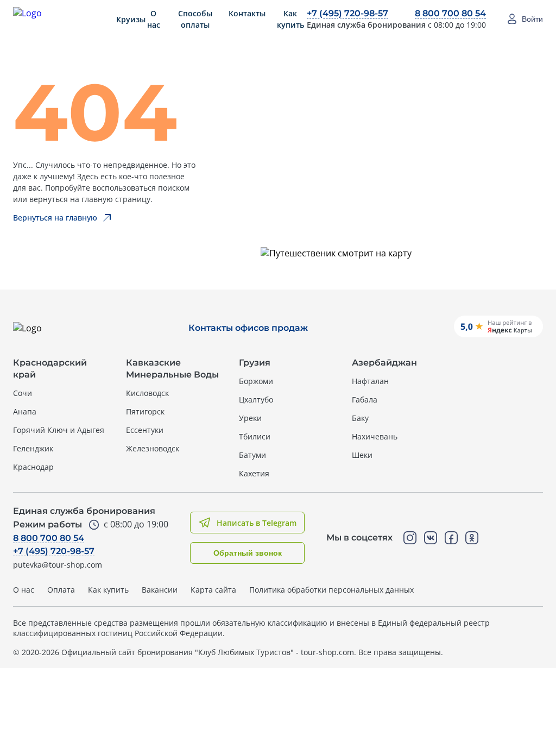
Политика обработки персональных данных (331, 589)
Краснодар (33, 467)
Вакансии (160, 589)
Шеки (362, 455)
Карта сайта (213, 589)
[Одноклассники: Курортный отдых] (471, 537)
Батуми (252, 455)
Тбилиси (254, 436)
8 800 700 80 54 (450, 13)
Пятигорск (145, 411)
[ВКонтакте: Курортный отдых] (430, 537)
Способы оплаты (195, 19)
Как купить (290, 19)
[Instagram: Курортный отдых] (409, 537)
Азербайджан (384, 362)
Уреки (250, 418)
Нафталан (370, 381)
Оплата (61, 589)
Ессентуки (144, 430)
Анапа (24, 411)
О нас (153, 19)
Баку (360, 418)
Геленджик (33, 448)
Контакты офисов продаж (248, 328)
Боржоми (256, 381)
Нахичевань (374, 436)
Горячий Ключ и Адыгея (58, 430)
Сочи (22, 393)
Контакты (247, 13)
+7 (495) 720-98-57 (347, 13)
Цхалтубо (256, 399)
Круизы (131, 19)
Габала (364, 399)
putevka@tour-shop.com (57, 564)
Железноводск (152, 448)
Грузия (254, 362)
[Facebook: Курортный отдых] (451, 537)
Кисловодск (147, 393)
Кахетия (254, 473)
